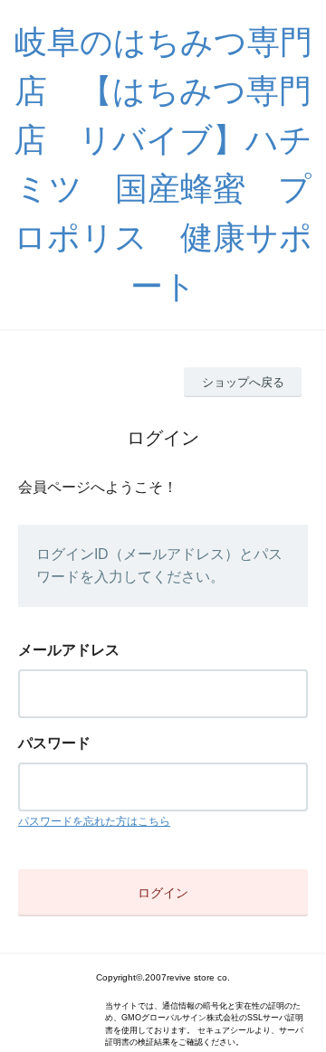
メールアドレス (69, 650)
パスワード (54, 743)
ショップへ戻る (243, 382)
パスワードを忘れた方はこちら (94, 821)
